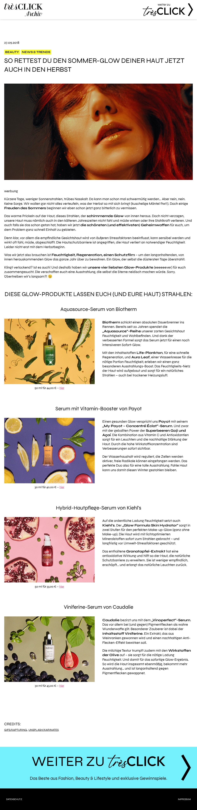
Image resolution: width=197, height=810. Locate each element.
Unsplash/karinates (43, 730)
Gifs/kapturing (15, 730)
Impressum (184, 799)
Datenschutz (14, 799)
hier (61, 388)
